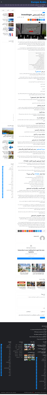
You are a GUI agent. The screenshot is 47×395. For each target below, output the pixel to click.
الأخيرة (8, 10)
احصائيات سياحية (40, 6)
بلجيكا (12, 188)
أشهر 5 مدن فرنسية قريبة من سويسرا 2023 (5, 20)
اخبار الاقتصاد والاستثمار (42, 381)
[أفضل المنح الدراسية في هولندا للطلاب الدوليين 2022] (33, 345)
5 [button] (13, 120)
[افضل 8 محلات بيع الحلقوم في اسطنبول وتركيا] (11, 24)
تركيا (12, 172)
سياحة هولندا (16, 355)
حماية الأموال (42, 57)
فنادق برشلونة (18, 357)
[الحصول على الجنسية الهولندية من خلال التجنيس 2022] (11, 152)
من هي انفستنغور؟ (41, 54)
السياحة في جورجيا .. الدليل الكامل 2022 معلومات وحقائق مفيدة (8, 136)
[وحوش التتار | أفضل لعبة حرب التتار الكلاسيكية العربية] (21, 284)
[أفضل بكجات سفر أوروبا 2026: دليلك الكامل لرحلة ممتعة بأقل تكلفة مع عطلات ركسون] (33, 357)
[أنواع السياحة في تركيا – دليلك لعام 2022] (25, 345)
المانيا (12, 175)
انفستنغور (38, 71)
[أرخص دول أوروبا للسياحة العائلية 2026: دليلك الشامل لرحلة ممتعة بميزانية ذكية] (33, 360)
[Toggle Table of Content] (43, 53)
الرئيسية (43, 10)
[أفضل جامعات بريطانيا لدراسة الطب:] (25, 347)
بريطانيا (12, 182)
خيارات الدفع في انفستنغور (40, 68)
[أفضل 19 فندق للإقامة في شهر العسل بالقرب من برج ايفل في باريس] (33, 349)
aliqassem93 (41, 17)
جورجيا (12, 179)
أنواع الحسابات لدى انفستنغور (39, 63)
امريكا (12, 194)
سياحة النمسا (20, 352)
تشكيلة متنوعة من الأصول (40, 62)
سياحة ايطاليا (16, 352)
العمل (12, 176)
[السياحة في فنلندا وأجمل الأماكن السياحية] (29, 349)
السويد (12, 181)
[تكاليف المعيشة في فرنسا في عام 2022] (25, 349)
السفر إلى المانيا (20, 344)
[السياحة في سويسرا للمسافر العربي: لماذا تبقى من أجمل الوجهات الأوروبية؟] (29, 360)
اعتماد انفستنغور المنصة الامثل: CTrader (38, 65)
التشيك (12, 197)
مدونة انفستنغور (41, 149)
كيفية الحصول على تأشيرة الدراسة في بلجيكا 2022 (5, 156)
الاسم (44, 308)
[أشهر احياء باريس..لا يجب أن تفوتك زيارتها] (33, 347)
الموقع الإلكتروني (28, 311)
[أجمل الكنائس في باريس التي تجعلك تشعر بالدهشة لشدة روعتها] (11, 29)
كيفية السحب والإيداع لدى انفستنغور (39, 67)
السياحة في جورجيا (20, 346)
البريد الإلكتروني (42, 311)
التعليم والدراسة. (10, 184)
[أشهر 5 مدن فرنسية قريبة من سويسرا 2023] (11, 20)
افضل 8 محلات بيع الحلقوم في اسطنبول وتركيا (5, 24)
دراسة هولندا (18, 349)
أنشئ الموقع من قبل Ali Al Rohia (28, 392)
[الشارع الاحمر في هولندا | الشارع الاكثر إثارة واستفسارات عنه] (11, 15)
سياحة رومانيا (20, 355)
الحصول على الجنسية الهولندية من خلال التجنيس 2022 (5, 152)
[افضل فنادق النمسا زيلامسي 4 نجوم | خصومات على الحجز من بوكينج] (29, 345)
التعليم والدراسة (11, 169)
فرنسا (21, 357)
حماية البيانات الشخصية (40, 61)
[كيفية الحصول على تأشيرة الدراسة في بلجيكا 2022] (11, 157)
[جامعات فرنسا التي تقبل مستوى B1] (11, 34)
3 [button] (13, 117)
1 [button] (13, 114)
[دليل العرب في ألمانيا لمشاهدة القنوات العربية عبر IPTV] (41, 284)
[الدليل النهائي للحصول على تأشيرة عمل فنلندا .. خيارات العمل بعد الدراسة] (11, 147)
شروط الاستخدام (3, 392)
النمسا (12, 185)
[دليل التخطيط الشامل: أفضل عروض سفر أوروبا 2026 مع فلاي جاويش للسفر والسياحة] (25, 357)
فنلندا (45, 384)
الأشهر (13, 10)
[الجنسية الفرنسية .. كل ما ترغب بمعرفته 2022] (29, 347)
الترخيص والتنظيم (41, 56)
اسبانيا (12, 187)
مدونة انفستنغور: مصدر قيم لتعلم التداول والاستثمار (36, 64)
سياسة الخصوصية (8, 392)
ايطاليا (12, 191)
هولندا (10, 351)
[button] (42, 394)
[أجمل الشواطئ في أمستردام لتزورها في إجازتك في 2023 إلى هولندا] (11, 142)
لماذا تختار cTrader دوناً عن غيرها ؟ (39, 66)
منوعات (41, 10)
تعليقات (3, 10)
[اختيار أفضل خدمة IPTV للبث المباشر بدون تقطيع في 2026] (31, 284)
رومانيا (12, 178)
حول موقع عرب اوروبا (13, 392)
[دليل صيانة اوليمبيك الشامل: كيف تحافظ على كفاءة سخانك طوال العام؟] (25, 360)
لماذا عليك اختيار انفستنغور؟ (40, 55)
